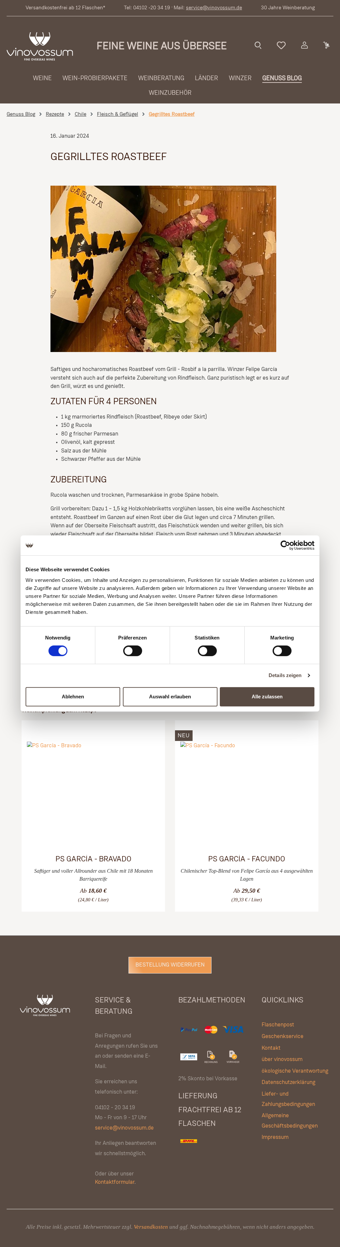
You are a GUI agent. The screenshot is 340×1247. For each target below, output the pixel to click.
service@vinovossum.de (214, 8)
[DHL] (189, 1148)
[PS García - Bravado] (93, 794)
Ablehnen (73, 696)
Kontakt (271, 1048)
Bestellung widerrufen (170, 965)
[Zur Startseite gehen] (40, 46)
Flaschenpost (278, 1025)
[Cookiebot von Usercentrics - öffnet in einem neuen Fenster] (285, 545)
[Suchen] (258, 45)
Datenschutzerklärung (288, 1082)
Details (83, 894)
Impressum (275, 1137)
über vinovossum (282, 1059)
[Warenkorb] (326, 45)
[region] (170, 809)
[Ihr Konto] (304, 45)
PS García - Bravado (93, 859)
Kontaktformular (114, 1182)
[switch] (132, 650)
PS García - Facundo (246, 859)
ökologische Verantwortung (295, 1071)
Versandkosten (151, 1227)
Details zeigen (285, 675)
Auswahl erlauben (170, 696)
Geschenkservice (282, 1036)
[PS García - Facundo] (246, 794)
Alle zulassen (267, 696)
